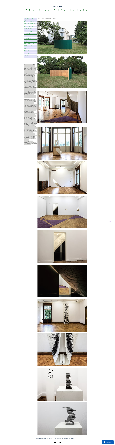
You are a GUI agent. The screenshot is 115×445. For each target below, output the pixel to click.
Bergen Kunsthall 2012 (28, 31)
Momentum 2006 (27, 46)
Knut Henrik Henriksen (57, 6)
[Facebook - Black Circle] (55, 442)
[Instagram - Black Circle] (60, 442)
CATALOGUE (27, 53)
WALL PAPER (26, 50)
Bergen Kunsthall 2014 (28, 30)
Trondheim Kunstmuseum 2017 (29, 23)
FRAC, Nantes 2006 (28, 41)
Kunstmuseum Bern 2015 (28, 26)
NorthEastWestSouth (28, 57)
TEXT (25, 48)
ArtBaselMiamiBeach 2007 (29, 28)
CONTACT (26, 55)
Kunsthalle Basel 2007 (28, 35)
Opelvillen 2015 (27, 25)
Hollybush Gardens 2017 (28, 38)
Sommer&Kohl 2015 (27, 40)
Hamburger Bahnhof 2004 (29, 43)
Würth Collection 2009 (28, 36)
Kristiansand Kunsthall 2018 (29, 21)
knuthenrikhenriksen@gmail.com (68, 438)
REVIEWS (26, 52)
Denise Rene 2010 (27, 33)
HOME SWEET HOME (28, 18)
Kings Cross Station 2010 (28, 20)
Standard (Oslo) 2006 (28, 45)
